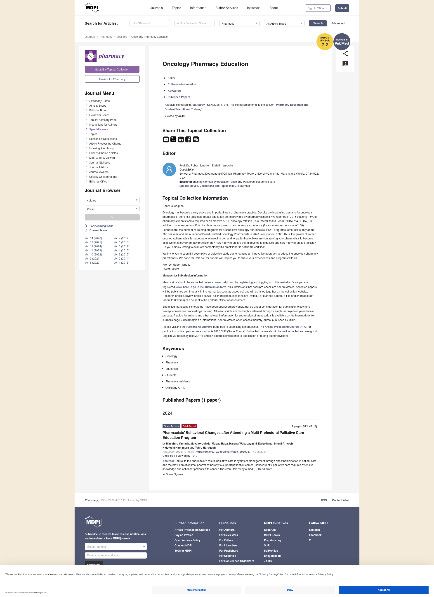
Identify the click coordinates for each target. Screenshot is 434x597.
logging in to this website (274, 282)
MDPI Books (272, 535)
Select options (96, 546)
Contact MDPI (183, 545)
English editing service (218, 336)
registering (246, 282)
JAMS (268, 561)
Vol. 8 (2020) (92, 262)
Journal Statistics (99, 162)
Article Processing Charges (192, 530)
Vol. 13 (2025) (93, 242)
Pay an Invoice (184, 535)
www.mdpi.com (224, 282)
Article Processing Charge (105, 143)
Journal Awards (98, 172)
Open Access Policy (187, 540)
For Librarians (228, 545)
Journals (157, 7)
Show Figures (173, 474)
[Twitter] (173, 141)
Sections (121, 36)
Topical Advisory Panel (103, 120)
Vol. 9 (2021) (92, 258)
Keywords (174, 91)
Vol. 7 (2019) (121, 238)
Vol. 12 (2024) (93, 246)
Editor (171, 78)
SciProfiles (271, 550)
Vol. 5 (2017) (121, 246)
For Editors (226, 540)
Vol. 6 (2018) (121, 242)
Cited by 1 (169, 456)
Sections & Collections (103, 138)
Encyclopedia (272, 556)
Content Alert (340, 500)
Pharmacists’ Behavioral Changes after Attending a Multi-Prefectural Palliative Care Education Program (233, 435)
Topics (176, 7)
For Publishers (228, 550)
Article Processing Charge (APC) (286, 327)
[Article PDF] (315, 426)
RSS (324, 500)
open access (193, 331)
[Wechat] (196, 141)
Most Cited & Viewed (102, 157)
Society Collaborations (103, 176)
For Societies (227, 556)
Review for (112, 79)
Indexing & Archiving (102, 148)
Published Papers (179, 97)
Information (198, 7)
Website (228, 165)
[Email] (166, 141)
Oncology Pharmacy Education (150, 36)
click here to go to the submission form (201, 287)
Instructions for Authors (103, 124)
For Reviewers (228, 535)
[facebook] (188, 141)
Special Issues (98, 129)
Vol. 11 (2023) (93, 250)
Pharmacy (106, 36)
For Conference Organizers (236, 561)
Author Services (226, 7)
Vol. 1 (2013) (121, 262)
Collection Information (182, 84)
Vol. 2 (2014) (121, 258)
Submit (342, 8)
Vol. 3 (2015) (121, 254)
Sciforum (270, 530)
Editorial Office (98, 181)
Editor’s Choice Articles (103, 153)
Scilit (267, 545)
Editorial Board (98, 110)
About (273, 7)
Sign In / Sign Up (318, 8)
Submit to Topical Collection (112, 69)
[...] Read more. (263, 469)
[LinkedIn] (181, 141)
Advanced (337, 23)
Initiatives (253, 7)
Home (99, 101)
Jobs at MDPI (183, 550)
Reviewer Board (99, 115)
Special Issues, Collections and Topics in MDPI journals (214, 186)
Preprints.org (272, 540)
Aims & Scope (97, 105)
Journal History (98, 167)
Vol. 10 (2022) (93, 254)
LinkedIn (314, 530)
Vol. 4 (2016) (121, 250)
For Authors (227, 530)
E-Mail (216, 165)
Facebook (315, 535)
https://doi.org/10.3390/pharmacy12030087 (223, 452)
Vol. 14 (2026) (93, 238)
